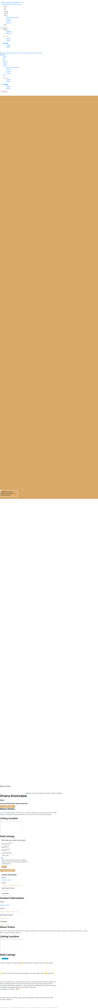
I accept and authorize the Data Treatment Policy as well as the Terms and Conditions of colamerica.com (15, 861)
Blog (5, 24)
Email (3, 847)
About (5, 15)
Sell (5, 10)
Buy (5, 8)
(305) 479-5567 (6, 880)
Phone (3, 850)
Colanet (8, 21)
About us (8, 19)
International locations (12, 17)
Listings (6, 11)
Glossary (8, 23)
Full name (4, 844)
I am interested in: (7, 853)
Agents (6, 13)
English (5, 30)
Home (5, 6)
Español (9, 31)
